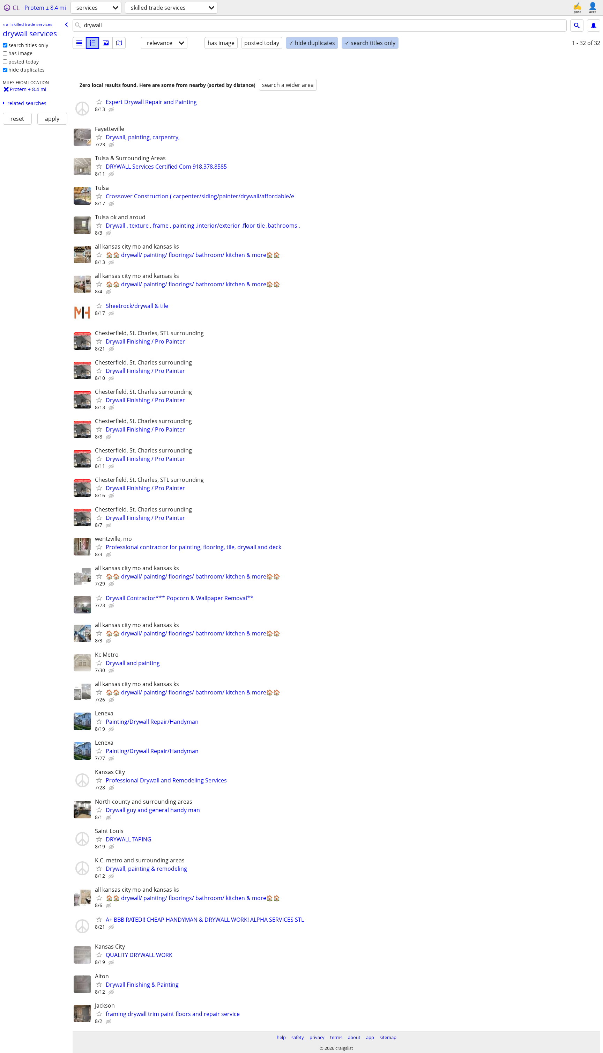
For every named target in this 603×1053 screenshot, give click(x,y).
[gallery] (105, 43)
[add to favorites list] (99, 101)
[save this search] (593, 25)
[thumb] (92, 43)
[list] (79, 43)
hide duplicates (26, 69)
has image (20, 53)
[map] (119, 43)
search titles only (28, 45)
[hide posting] (112, 109)
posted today (23, 61)
